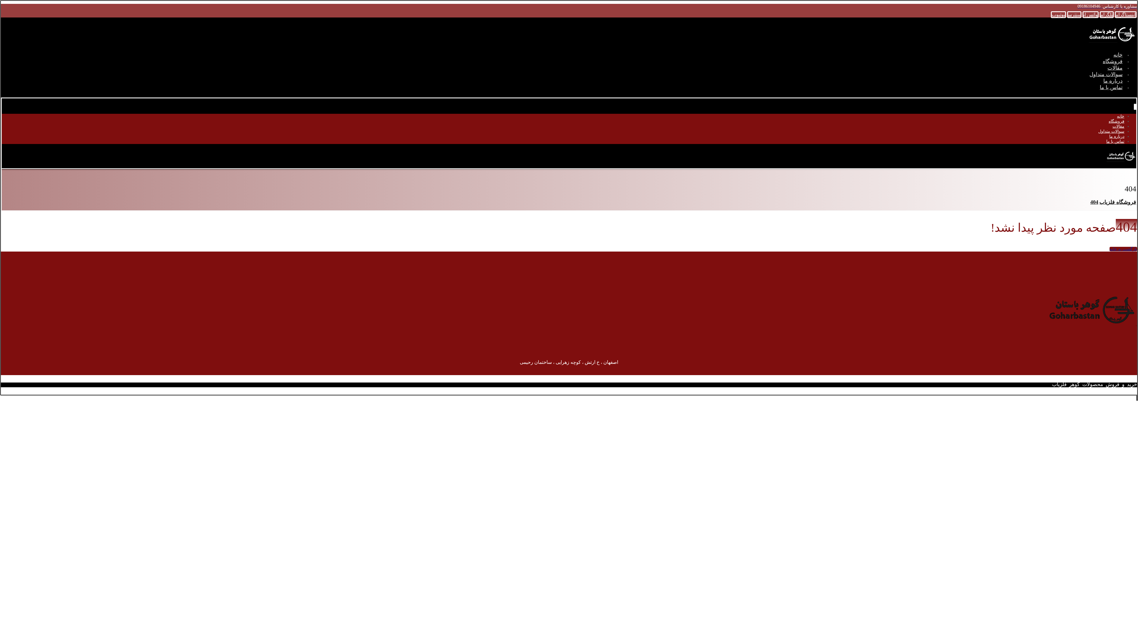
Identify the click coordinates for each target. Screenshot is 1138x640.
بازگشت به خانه (1123, 249)
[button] (1126, 14)
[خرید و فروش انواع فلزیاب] (1112, 43)
